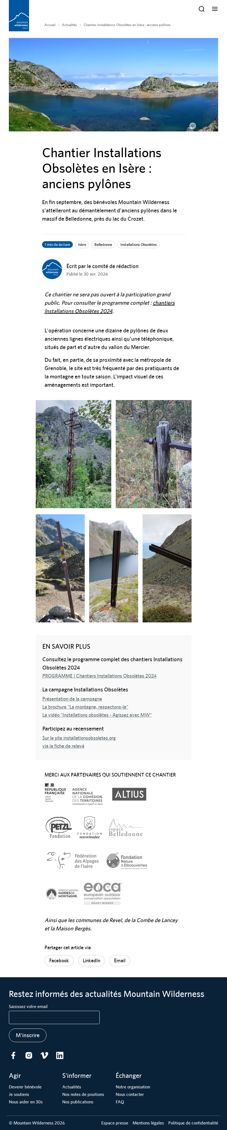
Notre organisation (133, 1087)
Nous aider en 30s (26, 1101)
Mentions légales (148, 1123)
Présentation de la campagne (72, 699)
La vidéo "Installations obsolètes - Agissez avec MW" (97, 715)
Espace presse (114, 1123)
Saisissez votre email (28, 1006)
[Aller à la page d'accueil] (19, 15)
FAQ (120, 1101)
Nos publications (77, 1101)
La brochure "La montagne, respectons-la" (85, 707)
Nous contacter (130, 1094)
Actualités (71, 1087)
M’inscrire (28, 1035)
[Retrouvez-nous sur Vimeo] (44, 1055)
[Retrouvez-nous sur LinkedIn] (59, 1055)
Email (119, 960)
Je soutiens (19, 1094)
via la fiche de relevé (63, 746)
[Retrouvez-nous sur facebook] (13, 1055)
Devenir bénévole (25, 1087)
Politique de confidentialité (193, 1123)
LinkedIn (91, 960)
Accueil (49, 25)
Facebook (59, 960)
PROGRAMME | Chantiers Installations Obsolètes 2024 (99, 676)
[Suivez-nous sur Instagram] (28, 1055)
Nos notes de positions (83, 1094)
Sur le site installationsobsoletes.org (79, 738)
